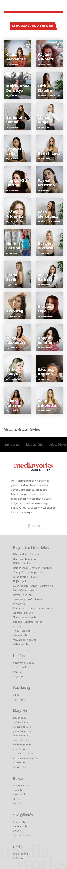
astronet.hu (19, 717)
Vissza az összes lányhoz (22, 429)
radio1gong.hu (21, 853)
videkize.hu (19, 762)
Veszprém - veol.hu (24, 639)
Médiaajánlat (35, 444)
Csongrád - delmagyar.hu (28, 572)
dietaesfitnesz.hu (23, 753)
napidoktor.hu (21, 740)
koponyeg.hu (20, 826)
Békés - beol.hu (22, 563)
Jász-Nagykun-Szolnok (32, 26)
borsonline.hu (21, 785)
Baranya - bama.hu (24, 558)
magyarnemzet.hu (23, 662)
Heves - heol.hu (22, 594)
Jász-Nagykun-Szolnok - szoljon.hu (27, 601)
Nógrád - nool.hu (23, 612)
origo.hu (18, 676)
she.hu (17, 803)
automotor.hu (21, 722)
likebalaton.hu (21, 735)
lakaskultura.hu (22, 726)
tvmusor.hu (19, 766)
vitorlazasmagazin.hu (25, 757)
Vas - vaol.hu (20, 635)
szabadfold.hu (21, 667)
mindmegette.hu (22, 744)
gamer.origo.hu (22, 731)
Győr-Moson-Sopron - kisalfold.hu (33, 585)
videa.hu (18, 830)
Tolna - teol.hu (21, 630)
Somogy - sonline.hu (25, 617)
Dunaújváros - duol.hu (26, 576)
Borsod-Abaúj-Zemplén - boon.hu (32, 567)
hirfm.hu (18, 858)
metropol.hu (20, 794)
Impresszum (13, 444)
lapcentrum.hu (21, 835)
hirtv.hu (17, 671)
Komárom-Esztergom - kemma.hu (33, 608)
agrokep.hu (19, 699)
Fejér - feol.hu (21, 581)
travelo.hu (19, 749)
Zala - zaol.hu (21, 644)
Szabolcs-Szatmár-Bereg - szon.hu (28, 624)
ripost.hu (18, 789)
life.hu (16, 798)
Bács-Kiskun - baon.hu (26, 554)
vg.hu (16, 694)
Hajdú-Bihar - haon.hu (26, 590)
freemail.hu (19, 821)
